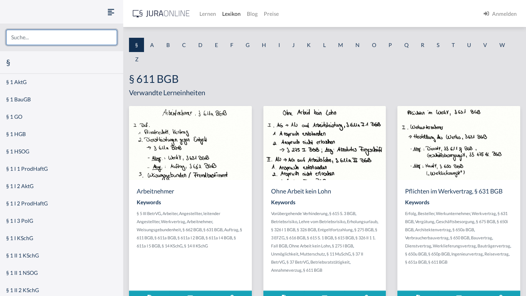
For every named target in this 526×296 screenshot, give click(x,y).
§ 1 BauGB (18, 99)
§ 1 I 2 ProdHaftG (27, 203)
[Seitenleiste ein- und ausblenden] (111, 11)
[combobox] (61, 37)
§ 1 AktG (16, 82)
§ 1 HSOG (17, 151)
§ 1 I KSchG (19, 238)
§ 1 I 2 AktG (20, 186)
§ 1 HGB (16, 134)
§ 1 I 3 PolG (19, 220)
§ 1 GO (14, 116)
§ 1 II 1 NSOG (22, 272)
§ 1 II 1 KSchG (22, 255)
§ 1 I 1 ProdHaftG (27, 168)
